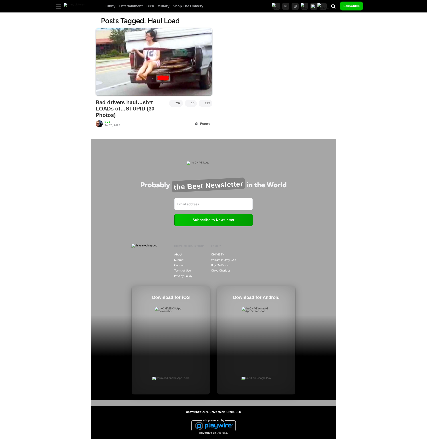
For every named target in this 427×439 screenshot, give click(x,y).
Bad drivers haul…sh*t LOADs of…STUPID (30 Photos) (125, 108)
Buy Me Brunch (220, 265)
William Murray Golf (223, 259)
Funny (110, 6)
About (178, 254)
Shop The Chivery (188, 6)
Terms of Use (182, 270)
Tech (150, 6)
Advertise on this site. (213, 432)
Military (163, 6)
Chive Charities (220, 270)
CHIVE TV (217, 254)
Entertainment (131, 6)
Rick (108, 122)
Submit (178, 259)
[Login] (370, 6)
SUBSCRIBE (351, 6)
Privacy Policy (183, 276)
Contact (179, 265)
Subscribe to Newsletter (213, 220)
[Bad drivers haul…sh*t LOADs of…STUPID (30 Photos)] (154, 62)
